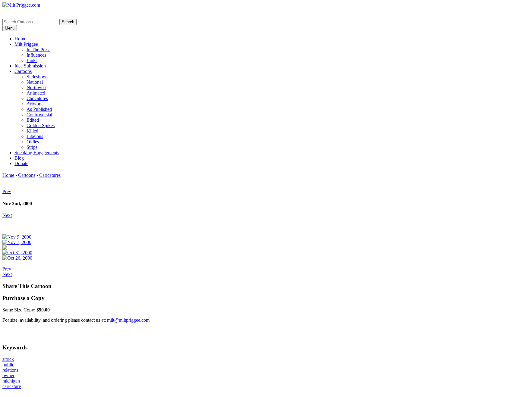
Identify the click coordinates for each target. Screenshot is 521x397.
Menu (9, 28)
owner (8, 375)
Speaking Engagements (36, 152)
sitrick (8, 359)
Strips (32, 147)
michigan (11, 380)
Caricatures (37, 98)
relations (10, 370)
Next (7, 215)
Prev (6, 191)
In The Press (38, 49)
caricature (11, 386)
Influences (36, 55)
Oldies (33, 141)
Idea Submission (30, 65)
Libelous (35, 136)
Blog (19, 158)
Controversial (39, 114)
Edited (33, 120)
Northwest (36, 87)
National (35, 82)
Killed (32, 130)
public (8, 364)
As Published (39, 109)
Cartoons (23, 71)
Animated (36, 92)
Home (20, 38)
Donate (21, 163)
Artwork (35, 103)
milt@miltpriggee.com (128, 320)
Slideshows (37, 76)
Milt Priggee (26, 44)
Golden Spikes (41, 125)
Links (32, 60)
